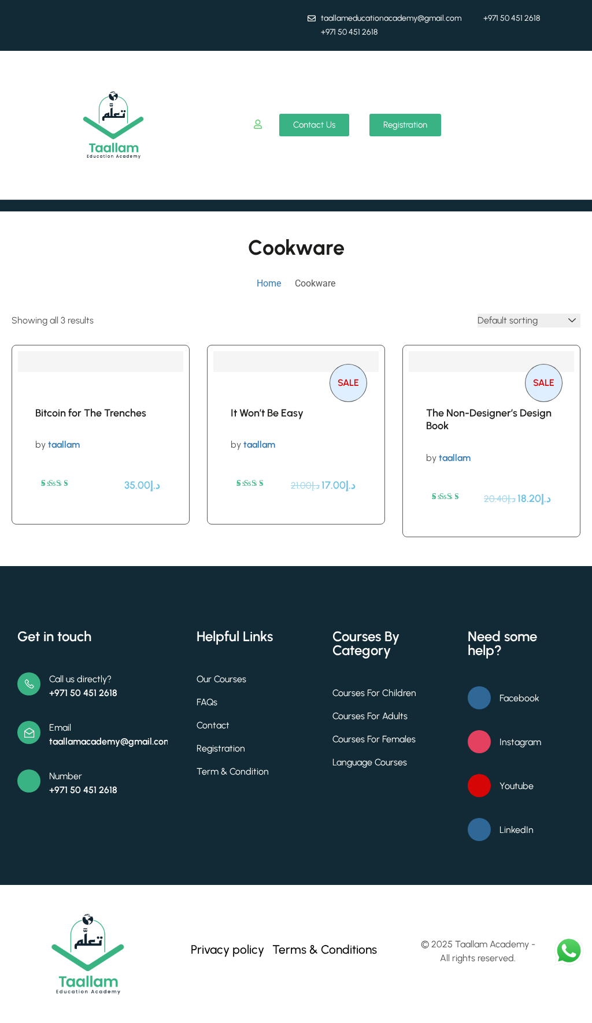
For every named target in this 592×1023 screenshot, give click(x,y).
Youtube (517, 785)
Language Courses (369, 762)
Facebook (519, 698)
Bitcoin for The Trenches (90, 413)
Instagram (520, 741)
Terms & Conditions (324, 949)
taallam (64, 444)
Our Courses (221, 679)
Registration (221, 748)
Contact (213, 725)
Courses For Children (374, 692)
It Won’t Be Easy (267, 413)
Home (269, 283)
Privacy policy (227, 949)
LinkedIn (517, 829)
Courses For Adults (370, 715)
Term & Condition (233, 771)
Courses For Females (374, 739)
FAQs (207, 702)
